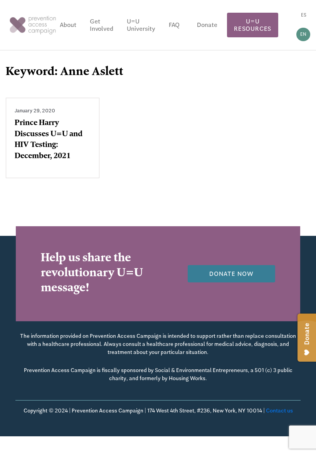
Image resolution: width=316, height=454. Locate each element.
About (68, 24)
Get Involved (101, 25)
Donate (207, 24)
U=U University (141, 25)
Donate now (231, 273)
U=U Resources (252, 25)
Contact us (279, 410)
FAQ (174, 24)
